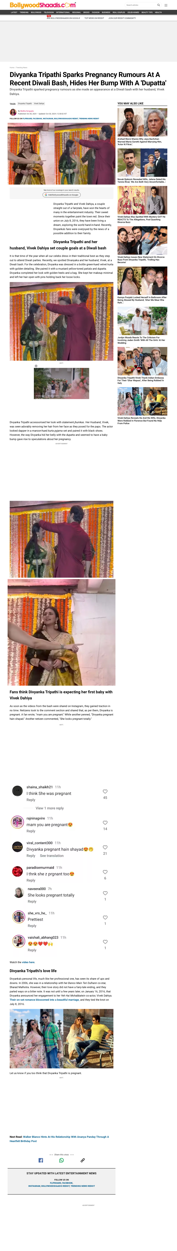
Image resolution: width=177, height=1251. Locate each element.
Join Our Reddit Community (122, 18)
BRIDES (86, 12)
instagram (34, 1186)
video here (28, 962)
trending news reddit (83, 1186)
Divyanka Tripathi (25, 103)
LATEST (14, 12)
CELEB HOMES (133, 12)
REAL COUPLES (119, 12)
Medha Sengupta (27, 111)
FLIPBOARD (27, 119)
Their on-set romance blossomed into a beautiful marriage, (45, 999)
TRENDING (24, 12)
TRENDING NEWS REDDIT (89, 119)
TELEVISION (49, 12)
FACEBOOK (37, 119)
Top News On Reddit (94, 18)
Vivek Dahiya (39, 103)
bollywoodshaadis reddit (55, 1186)
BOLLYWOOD (36, 12)
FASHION (95, 12)
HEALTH (158, 12)
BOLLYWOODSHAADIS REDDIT (66, 119)
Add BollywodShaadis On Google (63, 18)
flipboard (55, 1183)
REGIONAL (76, 12)
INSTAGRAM (48, 119)
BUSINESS (106, 12)
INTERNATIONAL (63, 12)
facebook (67, 1183)
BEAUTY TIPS (147, 12)
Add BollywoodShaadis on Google (63, 195)
